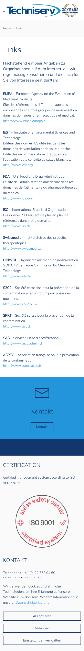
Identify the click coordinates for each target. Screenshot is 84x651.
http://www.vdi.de (17, 276)
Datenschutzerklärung (32, 602)
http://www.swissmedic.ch (23, 248)
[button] (5, 10)
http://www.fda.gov (18, 198)
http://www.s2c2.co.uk (20, 304)
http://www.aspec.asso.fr (22, 365)
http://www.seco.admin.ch (23, 343)
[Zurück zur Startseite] (42, 10)
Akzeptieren (42, 616)
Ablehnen (42, 628)
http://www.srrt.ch (17, 326)
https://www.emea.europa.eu (25, 121)
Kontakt (42, 426)
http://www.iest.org (18, 165)
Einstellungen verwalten (42, 640)
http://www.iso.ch (16, 226)
